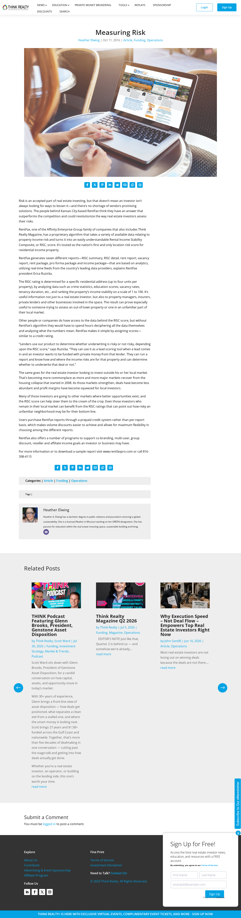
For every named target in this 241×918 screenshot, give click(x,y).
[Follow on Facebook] (35, 892)
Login (204, 7)
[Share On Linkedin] (110, 185)
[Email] (46, 532)
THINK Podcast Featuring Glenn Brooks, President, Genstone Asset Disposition (52, 625)
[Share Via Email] (125, 185)
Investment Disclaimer (106, 865)
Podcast (37, 656)
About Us (30, 860)
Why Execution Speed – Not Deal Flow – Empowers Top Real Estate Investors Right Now (185, 625)
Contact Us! (119, 873)
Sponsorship (162, 5)
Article (127, 40)
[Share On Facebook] (87, 185)
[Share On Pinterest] (102, 185)
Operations (155, 40)
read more (39, 787)
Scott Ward (62, 641)
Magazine (116, 633)
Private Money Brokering (93, 5)
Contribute (32, 865)
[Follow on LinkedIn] (27, 892)
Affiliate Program (36, 875)
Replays (140, 5)
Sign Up (227, 7)
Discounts (44, 11)
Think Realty (44, 641)
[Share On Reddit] (117, 185)
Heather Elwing (89, 40)
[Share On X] (95, 185)
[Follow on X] (42, 892)
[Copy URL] (132, 185)
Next (220, 688)
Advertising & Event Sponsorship (47, 870)
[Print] (140, 185)
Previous (21, 688)
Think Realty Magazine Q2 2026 (116, 618)
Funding (139, 40)
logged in (49, 824)
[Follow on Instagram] (50, 892)
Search (64, 11)
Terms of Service (102, 860)
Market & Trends (57, 651)
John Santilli (173, 641)
